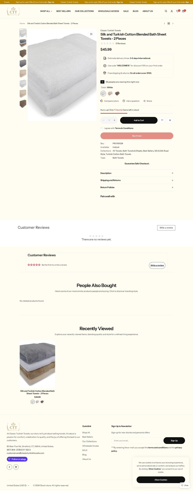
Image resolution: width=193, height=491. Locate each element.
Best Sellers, (149, 151)
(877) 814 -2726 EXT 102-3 (19, 450)
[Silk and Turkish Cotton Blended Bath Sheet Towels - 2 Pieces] (37, 364)
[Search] (166, 11)
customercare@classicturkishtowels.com (25, 453)
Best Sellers (87, 437)
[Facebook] (9, 467)
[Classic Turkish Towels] (13, 11)
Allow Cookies (161, 480)
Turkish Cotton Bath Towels (118, 154)
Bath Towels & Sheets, (133, 151)
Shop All (86, 432)
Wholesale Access (90, 446)
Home (22, 23)
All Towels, (118, 151)
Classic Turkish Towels (110, 30)
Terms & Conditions (124, 128)
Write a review (166, 228)
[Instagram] (16, 467)
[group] (62, 75)
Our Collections (89, 441)
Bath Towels (118, 158)
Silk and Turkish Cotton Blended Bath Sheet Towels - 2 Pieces (37, 392)
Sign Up (174, 440)
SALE (84, 450)
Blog (84, 454)
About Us (86, 459)
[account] (172, 11)
